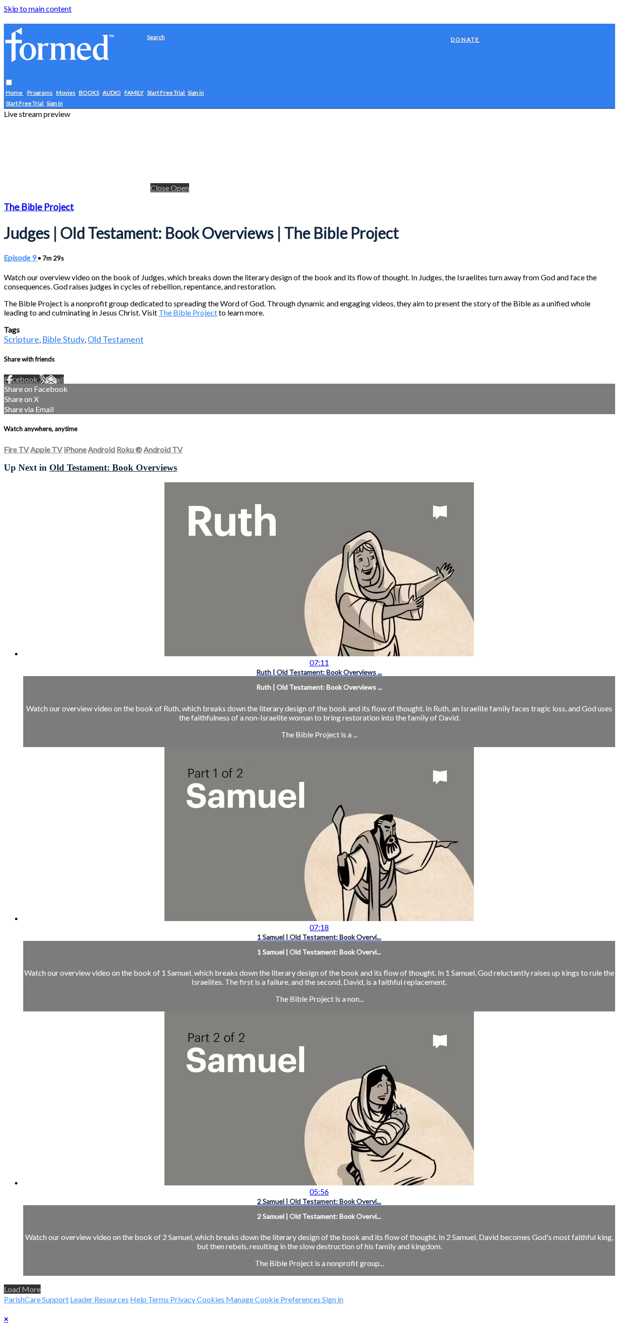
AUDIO (112, 93)
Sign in (196, 93)
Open (180, 187)
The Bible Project (39, 207)
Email (54, 379)
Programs (40, 93)
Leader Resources (99, 1299)
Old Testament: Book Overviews (113, 467)
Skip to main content (38, 8)
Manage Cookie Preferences (274, 1299)
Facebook (21, 379)
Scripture (21, 339)
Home (14, 93)
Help (139, 1299)
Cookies (211, 1299)
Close (160, 187)
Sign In (54, 103)
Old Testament (116, 339)
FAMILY (134, 93)
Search (156, 37)
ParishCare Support (36, 1299)
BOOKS (89, 93)
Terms (159, 1299)
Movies (65, 93)
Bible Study (63, 339)
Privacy (183, 1299)
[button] (9, 83)
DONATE (465, 39)
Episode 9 (21, 257)
